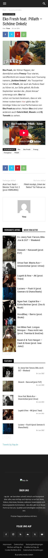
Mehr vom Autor (31, 230)
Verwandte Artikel (12, 230)
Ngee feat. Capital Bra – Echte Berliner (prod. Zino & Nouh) (31, 304)
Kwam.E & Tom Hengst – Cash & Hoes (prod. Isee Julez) (29, 343)
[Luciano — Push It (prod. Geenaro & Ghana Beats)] (9, 293)
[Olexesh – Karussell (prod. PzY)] (9, 255)
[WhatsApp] (23, 34)
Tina (8, 28)
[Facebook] (5, 34)
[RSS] (20, 534)
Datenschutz (18, 544)
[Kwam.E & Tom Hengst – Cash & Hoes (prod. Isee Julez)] (9, 345)
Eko (19, 149)
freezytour (8, 153)
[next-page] (8, 353)
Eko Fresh (26, 149)
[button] (4, 3)
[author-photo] (24, 213)
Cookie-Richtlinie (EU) (13, 550)
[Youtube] (42, 534)
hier (24, 101)
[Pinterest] (17, 34)
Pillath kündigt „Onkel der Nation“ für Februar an (34, 185)
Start (4, 10)
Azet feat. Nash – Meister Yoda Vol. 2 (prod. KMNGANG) (11, 187)
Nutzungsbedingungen (34, 544)
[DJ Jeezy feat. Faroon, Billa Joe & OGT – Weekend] (9, 242)
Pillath (17, 153)
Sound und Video (15, 10)
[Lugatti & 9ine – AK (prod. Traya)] (9, 281)
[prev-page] (4, 353)
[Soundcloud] (27, 534)
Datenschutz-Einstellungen (33, 550)
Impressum (7, 544)
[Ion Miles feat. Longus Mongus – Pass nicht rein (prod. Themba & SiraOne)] (9, 332)
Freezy (35, 149)
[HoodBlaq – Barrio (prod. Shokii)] (9, 319)
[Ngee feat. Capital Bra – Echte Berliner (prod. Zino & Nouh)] (9, 306)
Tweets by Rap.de (10, 444)
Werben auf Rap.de (14, 547)
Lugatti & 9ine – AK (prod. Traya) (30, 410)
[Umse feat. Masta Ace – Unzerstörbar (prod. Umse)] (9, 268)
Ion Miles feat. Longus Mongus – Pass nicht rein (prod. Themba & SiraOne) (30, 330)
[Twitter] (11, 34)
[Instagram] (13, 534)
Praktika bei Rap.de (31, 547)
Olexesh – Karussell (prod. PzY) (30, 382)
